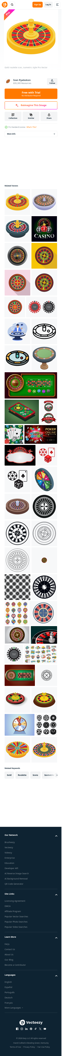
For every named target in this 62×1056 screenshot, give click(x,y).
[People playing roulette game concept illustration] (17, 439)
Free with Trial (31, 94)
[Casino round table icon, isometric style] (17, 519)
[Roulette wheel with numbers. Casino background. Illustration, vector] (18, 975)
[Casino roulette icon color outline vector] (17, 492)
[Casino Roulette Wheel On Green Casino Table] (20, 1016)
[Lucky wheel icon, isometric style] (17, 693)
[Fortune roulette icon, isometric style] (17, 256)
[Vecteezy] (4, 5)
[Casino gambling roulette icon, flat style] (17, 336)
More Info (11, 134)
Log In (48, 4)
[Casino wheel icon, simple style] (17, 747)
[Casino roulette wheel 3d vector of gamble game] (17, 854)
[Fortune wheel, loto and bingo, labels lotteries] (21, 995)
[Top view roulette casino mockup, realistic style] (17, 309)
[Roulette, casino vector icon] (15, 1038)
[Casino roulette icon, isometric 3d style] (39, 1041)
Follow (52, 83)
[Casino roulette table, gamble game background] (30, 546)
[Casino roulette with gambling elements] (13, 598)
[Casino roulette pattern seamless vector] (17, 881)
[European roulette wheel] (20, 414)
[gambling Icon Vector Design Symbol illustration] (15, 663)
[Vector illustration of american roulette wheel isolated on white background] (41, 975)
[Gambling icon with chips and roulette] (17, 283)
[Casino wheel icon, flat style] (17, 363)
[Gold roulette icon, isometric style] (17, 202)
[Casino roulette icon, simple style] (17, 908)
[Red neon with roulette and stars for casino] (20, 642)
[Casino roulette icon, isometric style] (17, 229)
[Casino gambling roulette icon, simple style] (17, 774)
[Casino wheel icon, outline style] (17, 827)
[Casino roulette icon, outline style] (17, 466)
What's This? (31, 127)
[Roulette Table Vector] (17, 956)
